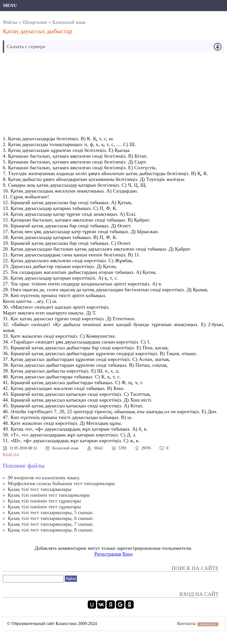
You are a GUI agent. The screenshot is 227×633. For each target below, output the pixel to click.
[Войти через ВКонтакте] (101, 604)
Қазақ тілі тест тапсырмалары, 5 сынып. (51, 512)
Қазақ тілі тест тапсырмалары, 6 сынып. (51, 518)
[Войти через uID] (92, 604)
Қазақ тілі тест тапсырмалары (39, 489)
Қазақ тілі (11, 454)
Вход (127, 554)
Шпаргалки (35, 22)
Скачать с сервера (26, 46)
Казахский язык (69, 22)
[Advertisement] (113, 95)
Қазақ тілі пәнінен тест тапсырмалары (49, 495)
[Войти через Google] (120, 604)
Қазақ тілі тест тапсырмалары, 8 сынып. (51, 530)
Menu (10, 5)
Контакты (186, 623)
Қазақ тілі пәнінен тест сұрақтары (44, 501)
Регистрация (107, 554)
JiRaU (98, 448)
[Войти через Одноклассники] (129, 604)
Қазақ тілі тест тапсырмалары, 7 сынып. (51, 524)
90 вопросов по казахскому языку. (44, 477)
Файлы (10, 22)
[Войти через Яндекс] (111, 604)
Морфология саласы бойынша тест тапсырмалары (61, 483)
